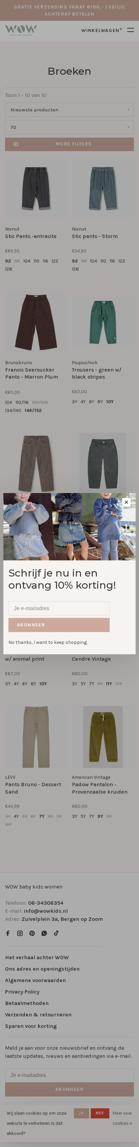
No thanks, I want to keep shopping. (47, 642)
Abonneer (31, 625)
